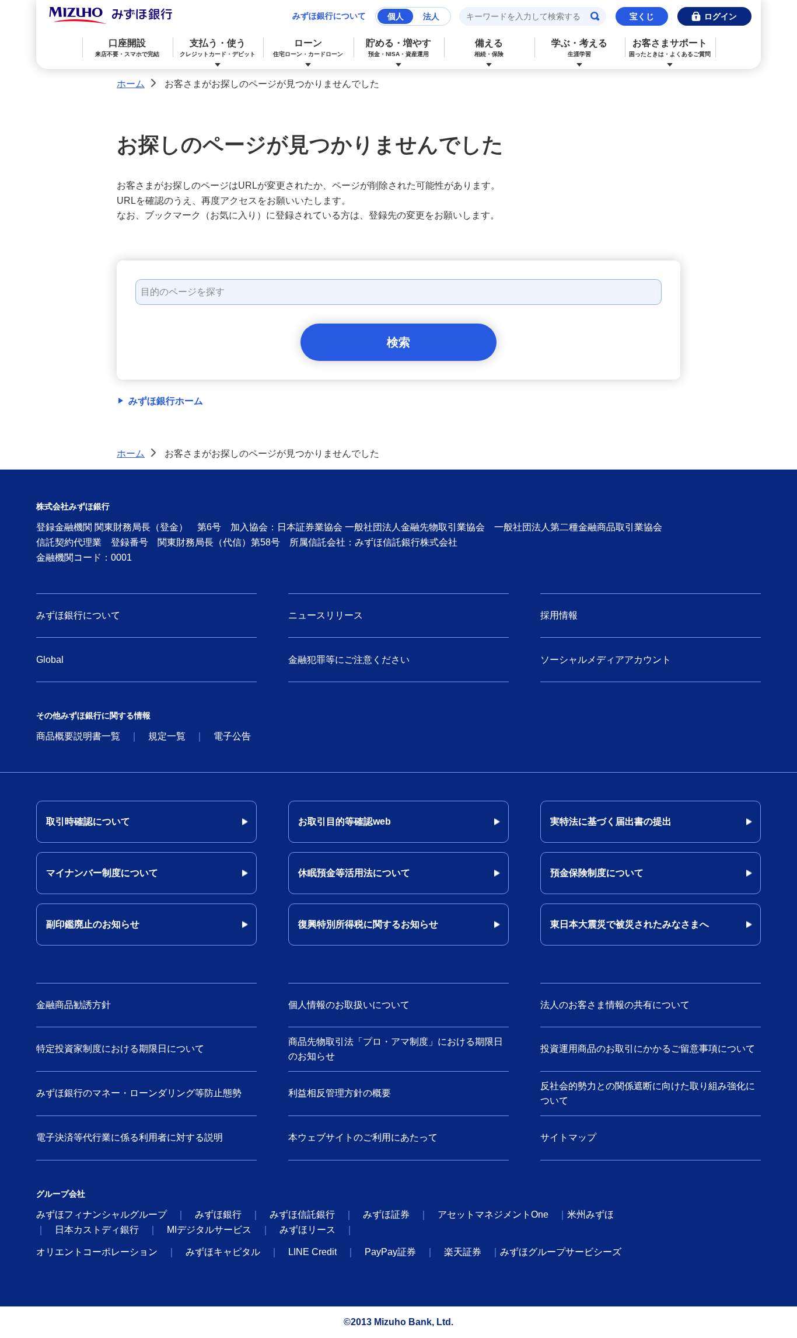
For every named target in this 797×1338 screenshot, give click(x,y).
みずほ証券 (386, 1214)
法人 (431, 16)
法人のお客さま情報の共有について (615, 1005)
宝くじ (642, 16)
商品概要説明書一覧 (78, 736)
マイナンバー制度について (102, 873)
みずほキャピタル (223, 1252)
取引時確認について (88, 821)
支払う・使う (218, 47)
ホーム (131, 84)
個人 (395, 16)
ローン (308, 47)
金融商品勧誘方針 (73, 1005)
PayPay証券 (390, 1252)
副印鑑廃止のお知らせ (92, 924)
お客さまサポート (670, 47)
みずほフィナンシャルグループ (101, 1214)
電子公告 (232, 736)
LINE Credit (312, 1252)
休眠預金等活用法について (354, 873)
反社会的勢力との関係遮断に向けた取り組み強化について (647, 1093)
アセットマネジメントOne (493, 1214)
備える (489, 47)
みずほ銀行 (218, 1214)
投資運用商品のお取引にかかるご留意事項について (647, 1049)
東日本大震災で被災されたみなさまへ (629, 924)
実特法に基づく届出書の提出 (611, 821)
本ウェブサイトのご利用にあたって (363, 1137)
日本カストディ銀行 (97, 1230)
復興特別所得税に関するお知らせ (368, 924)
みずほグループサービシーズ (560, 1252)
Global (50, 660)
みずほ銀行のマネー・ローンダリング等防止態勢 (139, 1093)
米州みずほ (590, 1214)
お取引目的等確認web (344, 821)
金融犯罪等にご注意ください (349, 660)
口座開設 (127, 47)
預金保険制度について (597, 873)
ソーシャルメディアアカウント (605, 660)
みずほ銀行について (329, 15)
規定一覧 (167, 736)
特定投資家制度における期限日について (120, 1049)
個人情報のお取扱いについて (349, 1005)
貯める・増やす (398, 47)
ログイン (720, 16)
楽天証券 (462, 1252)
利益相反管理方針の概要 (339, 1093)
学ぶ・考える (579, 47)
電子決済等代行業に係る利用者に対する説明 (129, 1137)
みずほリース (307, 1230)
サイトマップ (568, 1137)
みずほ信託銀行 (302, 1214)
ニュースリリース (325, 615)
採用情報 (559, 615)
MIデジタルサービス (209, 1230)
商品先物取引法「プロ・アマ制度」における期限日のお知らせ (395, 1049)
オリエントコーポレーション (97, 1252)
